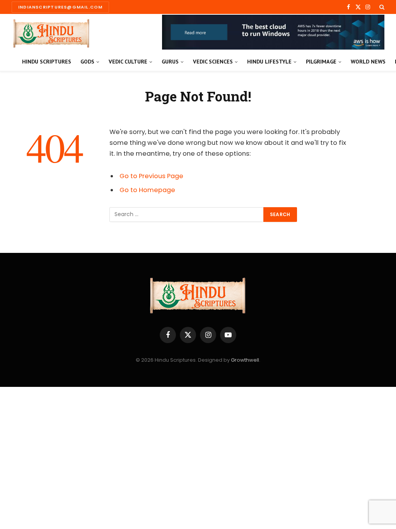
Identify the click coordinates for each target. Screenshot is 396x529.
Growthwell (245, 360)
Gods (87, 61)
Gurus (170, 61)
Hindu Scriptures (46, 61)
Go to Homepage (147, 189)
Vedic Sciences (213, 61)
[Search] (381, 7)
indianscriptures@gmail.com (60, 7)
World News (368, 61)
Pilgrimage (321, 61)
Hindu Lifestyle (269, 61)
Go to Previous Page (151, 176)
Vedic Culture (128, 61)
